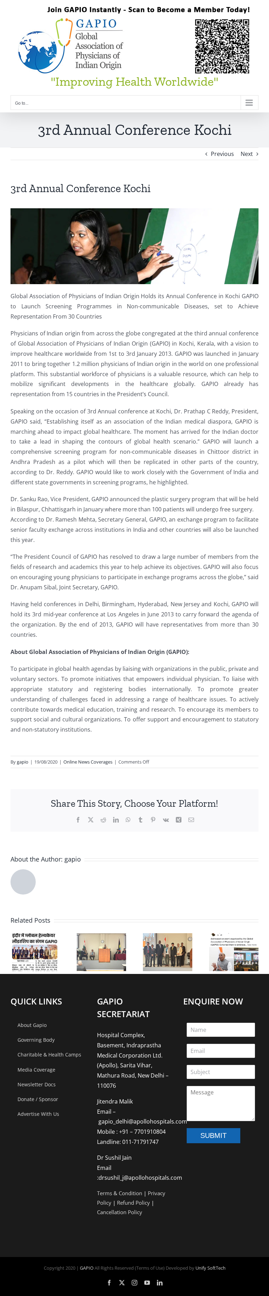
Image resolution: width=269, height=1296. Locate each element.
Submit (213, 1135)
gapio (22, 762)
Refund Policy (133, 1202)
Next (247, 154)
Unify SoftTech (210, 1268)
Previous (222, 154)
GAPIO (87, 1268)
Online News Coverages (87, 762)
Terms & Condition (119, 1193)
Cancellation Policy (119, 1212)
